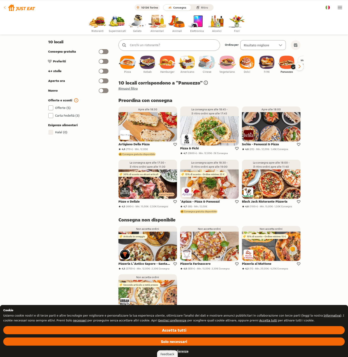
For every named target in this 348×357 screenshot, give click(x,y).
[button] (19, 7)
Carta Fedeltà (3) (67, 115)
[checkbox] (127, 65)
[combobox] (173, 45)
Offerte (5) (63, 108)
